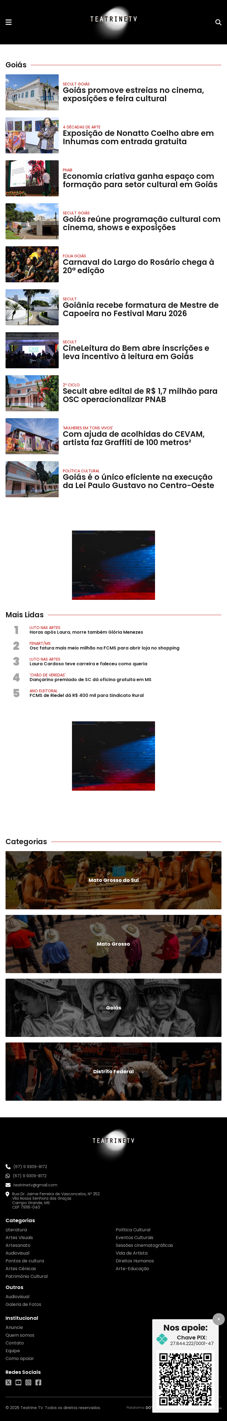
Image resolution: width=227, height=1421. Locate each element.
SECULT (70, 299)
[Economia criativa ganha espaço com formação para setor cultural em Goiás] (32, 178)
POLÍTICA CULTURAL (81, 471)
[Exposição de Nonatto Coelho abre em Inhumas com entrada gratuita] (32, 135)
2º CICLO (71, 385)
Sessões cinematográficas (144, 1245)
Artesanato (18, 1245)
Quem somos (20, 1335)
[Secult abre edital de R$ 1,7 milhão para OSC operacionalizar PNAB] (32, 393)
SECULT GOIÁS (76, 84)
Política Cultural (133, 1230)
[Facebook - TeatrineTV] (38, 1382)
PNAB (67, 170)
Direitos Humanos (135, 1261)
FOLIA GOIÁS (74, 256)
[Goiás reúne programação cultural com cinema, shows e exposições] (32, 221)
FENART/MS (40, 643)
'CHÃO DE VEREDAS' (48, 675)
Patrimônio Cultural (27, 1276)
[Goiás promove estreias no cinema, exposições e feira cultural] (32, 92)
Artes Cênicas (21, 1268)
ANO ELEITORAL (44, 691)
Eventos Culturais (134, 1237)
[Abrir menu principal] (9, 22)
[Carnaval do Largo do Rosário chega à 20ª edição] (32, 264)
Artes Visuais (19, 1237)
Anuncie (14, 1327)
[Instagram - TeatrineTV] (28, 1382)
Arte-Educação (132, 1268)
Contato (15, 1343)
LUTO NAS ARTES (45, 627)
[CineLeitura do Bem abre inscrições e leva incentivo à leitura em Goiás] (32, 350)
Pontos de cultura (25, 1261)
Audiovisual (17, 1253)
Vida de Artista (132, 1253)
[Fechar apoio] (219, 1319)
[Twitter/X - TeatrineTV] (8, 1382)
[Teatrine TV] (113, 22)
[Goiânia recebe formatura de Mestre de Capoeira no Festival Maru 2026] (32, 307)
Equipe (13, 1351)
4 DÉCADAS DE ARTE (81, 127)
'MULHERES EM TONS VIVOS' (88, 428)
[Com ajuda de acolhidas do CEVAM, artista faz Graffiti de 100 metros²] (32, 436)
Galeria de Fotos (23, 1304)
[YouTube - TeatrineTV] (18, 1382)
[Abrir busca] (218, 22)
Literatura (16, 1230)
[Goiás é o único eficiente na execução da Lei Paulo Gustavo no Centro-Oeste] (32, 479)
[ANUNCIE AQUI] (113, 565)
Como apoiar (20, 1358)
